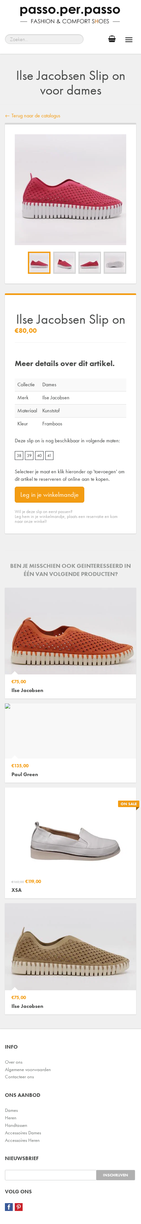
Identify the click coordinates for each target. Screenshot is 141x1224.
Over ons (13, 1062)
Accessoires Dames (23, 1132)
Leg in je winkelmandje (49, 494)
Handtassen (16, 1125)
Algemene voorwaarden (28, 1069)
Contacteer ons (19, 1076)
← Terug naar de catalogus (32, 115)
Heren (10, 1117)
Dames (11, 1110)
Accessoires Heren (22, 1140)
